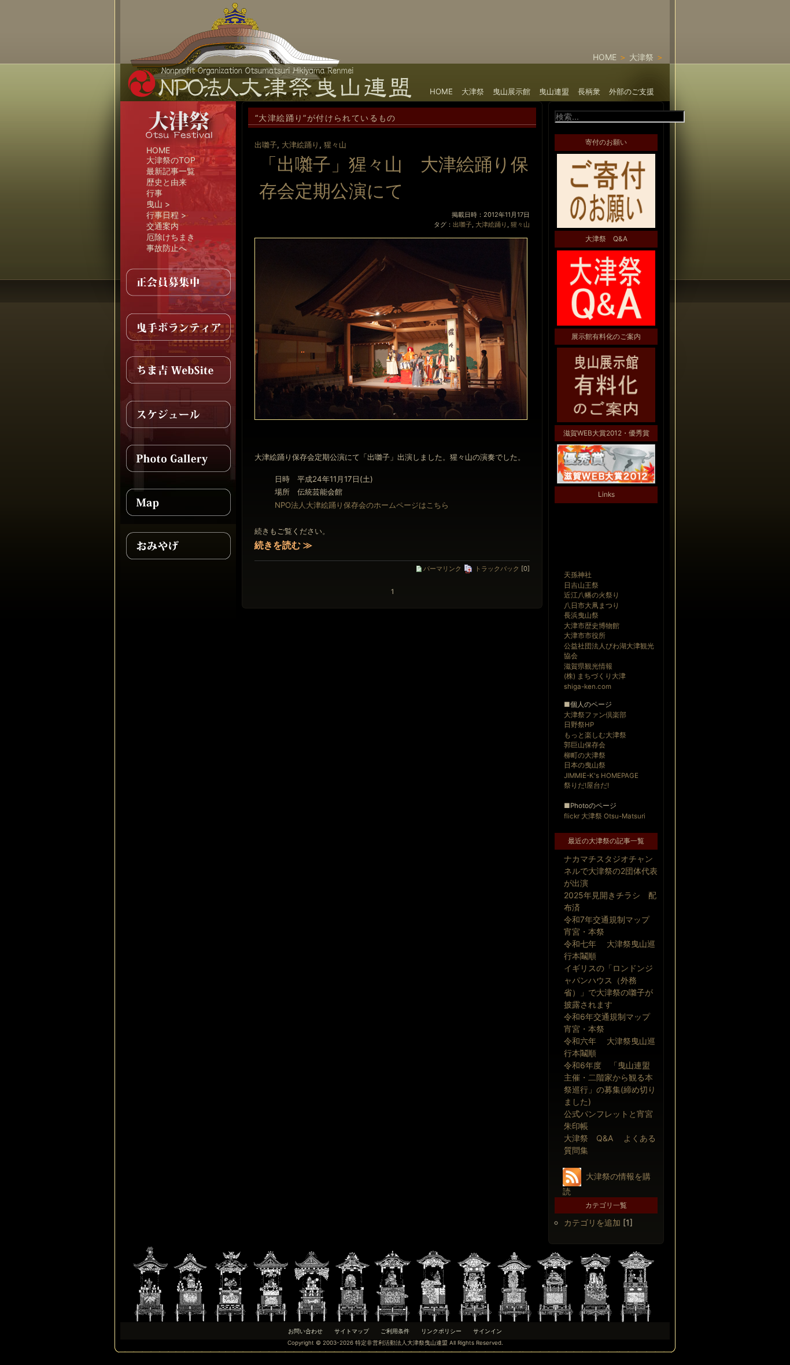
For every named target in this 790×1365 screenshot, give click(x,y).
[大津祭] (178, 142)
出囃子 (265, 144)
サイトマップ (351, 1331)
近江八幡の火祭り (591, 595)
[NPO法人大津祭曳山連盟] (270, 95)
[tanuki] (150, 1283)
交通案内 (162, 226)
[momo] (231, 1283)
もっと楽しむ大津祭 (595, 735)
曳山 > (158, 204)
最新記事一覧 (170, 171)
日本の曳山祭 (585, 765)
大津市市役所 (585, 636)
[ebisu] (272, 1283)
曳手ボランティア (178, 326)
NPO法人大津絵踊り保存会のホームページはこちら (362, 505)
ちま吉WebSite (178, 370)
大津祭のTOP (170, 160)
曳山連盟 (554, 91)
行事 (154, 193)
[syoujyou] (191, 1283)
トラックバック (496, 569)
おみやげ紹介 (178, 546)
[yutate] (312, 1283)
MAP (178, 502)
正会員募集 (178, 282)
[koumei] (434, 1283)
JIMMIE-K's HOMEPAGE (601, 776)
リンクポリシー (441, 1331)
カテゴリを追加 (592, 1222)
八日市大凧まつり (591, 606)
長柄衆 (589, 91)
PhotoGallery (178, 458)
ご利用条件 (395, 1331)
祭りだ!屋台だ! (586, 785)
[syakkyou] (474, 1283)
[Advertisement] (534, 17)
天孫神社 (578, 575)
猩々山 (335, 144)
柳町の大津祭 (585, 755)
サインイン (487, 1331)
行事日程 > (166, 215)
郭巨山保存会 (585, 745)
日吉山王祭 (581, 585)
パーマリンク (442, 569)
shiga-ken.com (587, 686)
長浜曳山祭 (581, 615)
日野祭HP (579, 725)
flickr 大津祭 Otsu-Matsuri (604, 816)
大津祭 (641, 57)
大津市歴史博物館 (591, 626)
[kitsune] (353, 1283)
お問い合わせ (305, 1331)
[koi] (514, 1283)
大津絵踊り (300, 144)
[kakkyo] (393, 1283)
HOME (605, 57)
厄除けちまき (170, 237)
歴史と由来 (166, 182)
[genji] (555, 1283)
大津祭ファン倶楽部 (595, 715)
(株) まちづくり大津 (595, 676)
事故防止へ (166, 248)
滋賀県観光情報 (588, 666)
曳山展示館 (511, 91)
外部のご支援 (631, 91)
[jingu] (595, 1283)
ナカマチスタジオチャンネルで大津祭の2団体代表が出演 (611, 871)
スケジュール (178, 414)
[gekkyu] (636, 1283)
